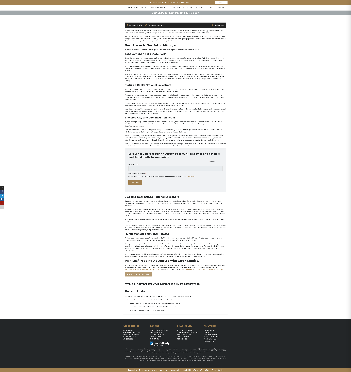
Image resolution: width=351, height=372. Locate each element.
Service (211, 8)
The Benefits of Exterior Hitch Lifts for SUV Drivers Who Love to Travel (152, 307)
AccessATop (187, 8)
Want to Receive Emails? (137, 173)
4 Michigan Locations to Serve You (163, 2)
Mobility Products (158, 8)
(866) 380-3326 (184, 2)
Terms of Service (217, 370)
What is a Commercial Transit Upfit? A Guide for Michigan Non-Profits (151, 300)
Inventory (131, 8)
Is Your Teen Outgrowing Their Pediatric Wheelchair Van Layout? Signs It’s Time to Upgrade (159, 296)
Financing (199, 8)
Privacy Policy (191, 176)
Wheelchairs (175, 8)
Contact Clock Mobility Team (138, 274)
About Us (220, 8)
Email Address (133, 164)
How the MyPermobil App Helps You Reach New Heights (147, 310)
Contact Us (221, 2)
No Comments (219, 25)
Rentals (143, 8)
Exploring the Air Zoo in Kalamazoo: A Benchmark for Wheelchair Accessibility (154, 303)
